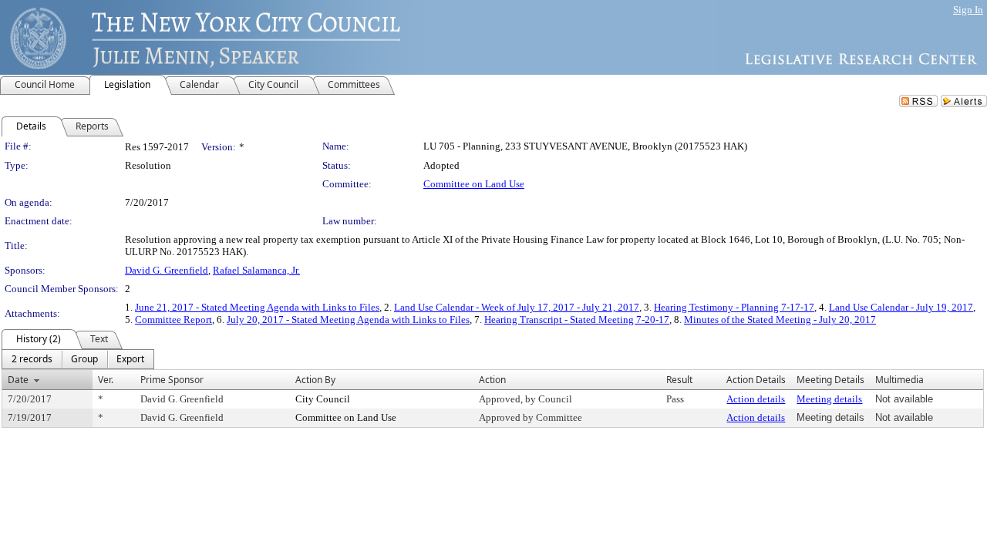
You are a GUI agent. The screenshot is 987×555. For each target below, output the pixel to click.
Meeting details (829, 399)
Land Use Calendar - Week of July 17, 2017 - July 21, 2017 (516, 307)
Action (492, 379)
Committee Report (173, 319)
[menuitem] (32, 359)
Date (18, 379)
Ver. (105, 379)
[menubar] (78, 359)
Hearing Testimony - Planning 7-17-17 (734, 307)
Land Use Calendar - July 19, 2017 (901, 307)
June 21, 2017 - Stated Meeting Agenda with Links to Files (257, 307)
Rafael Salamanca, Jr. (256, 270)
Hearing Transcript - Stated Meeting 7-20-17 (576, 319)
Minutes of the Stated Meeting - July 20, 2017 (780, 319)
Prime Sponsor (172, 379)
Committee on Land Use (473, 184)
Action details (755, 399)
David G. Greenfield (166, 270)
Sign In (968, 9)
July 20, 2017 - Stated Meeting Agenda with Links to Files (348, 319)
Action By (315, 379)
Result (679, 379)
